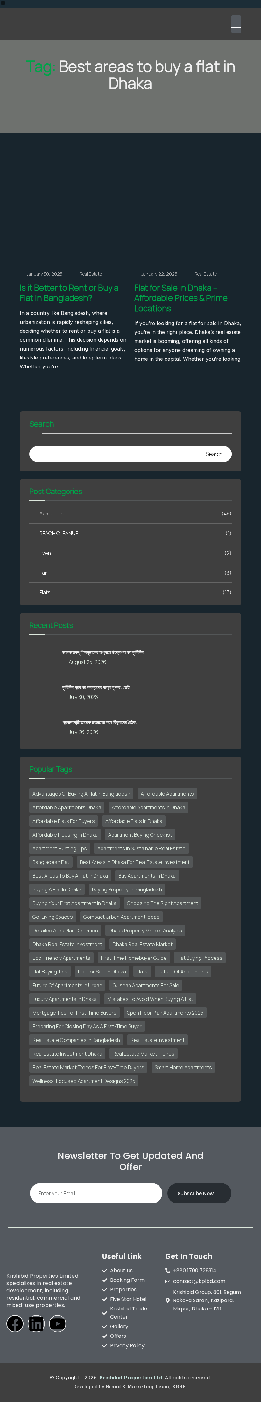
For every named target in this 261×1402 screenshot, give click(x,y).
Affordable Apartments (167, 793)
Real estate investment (157, 1039)
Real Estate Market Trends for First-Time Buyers (88, 1067)
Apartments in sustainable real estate (141, 848)
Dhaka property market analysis (145, 930)
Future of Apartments (183, 971)
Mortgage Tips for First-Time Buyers (74, 1012)
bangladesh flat (50, 862)
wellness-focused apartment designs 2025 (83, 1081)
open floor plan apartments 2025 (165, 1012)
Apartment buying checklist (140, 834)
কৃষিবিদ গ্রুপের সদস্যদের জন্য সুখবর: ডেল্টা (96, 687)
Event (135, 552)
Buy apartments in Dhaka (147, 875)
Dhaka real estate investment (67, 944)
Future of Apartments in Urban (67, 985)
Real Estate (91, 274)
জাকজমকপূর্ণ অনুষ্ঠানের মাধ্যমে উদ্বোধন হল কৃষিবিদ (103, 652)
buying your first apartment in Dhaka (74, 903)
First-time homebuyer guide (134, 957)
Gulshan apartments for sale (146, 985)
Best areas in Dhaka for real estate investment (135, 862)
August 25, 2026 (87, 662)
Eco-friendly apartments (61, 957)
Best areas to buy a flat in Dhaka (70, 875)
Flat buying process (199, 957)
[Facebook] (15, 1323)
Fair (135, 572)
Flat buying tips (49, 971)
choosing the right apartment (162, 903)
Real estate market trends (143, 1053)
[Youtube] (57, 1323)
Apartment (135, 513)
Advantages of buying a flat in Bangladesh (81, 793)
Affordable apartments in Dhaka (148, 807)
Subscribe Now (196, 1193)
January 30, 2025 (44, 274)
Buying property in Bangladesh (127, 889)
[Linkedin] (36, 1323)
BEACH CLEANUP (135, 533)
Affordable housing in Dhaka (65, 834)
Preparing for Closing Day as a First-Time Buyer (87, 1026)
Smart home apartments (183, 1067)
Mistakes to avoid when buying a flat (150, 998)
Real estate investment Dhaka (67, 1053)
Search (41, 424)
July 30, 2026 (83, 697)
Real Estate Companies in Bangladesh (76, 1039)
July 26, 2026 (83, 732)
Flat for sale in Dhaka (102, 971)
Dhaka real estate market (143, 944)
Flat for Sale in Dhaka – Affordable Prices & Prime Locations (181, 298)
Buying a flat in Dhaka (56, 889)
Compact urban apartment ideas (121, 916)
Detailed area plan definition (65, 930)
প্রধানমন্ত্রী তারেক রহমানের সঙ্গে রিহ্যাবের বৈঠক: (100, 722)
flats (142, 971)
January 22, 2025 (159, 274)
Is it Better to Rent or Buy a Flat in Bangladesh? (69, 293)
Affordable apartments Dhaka (66, 807)
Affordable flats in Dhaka (133, 821)
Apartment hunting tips (59, 848)
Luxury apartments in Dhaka (64, 998)
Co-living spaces (52, 916)
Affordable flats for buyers (63, 821)
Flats (135, 592)
